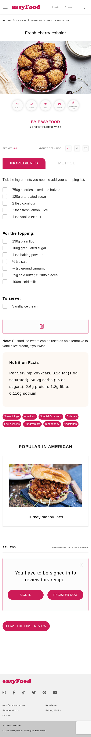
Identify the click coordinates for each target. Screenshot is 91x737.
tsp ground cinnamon (29, 268)
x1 (68, 148)
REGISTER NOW (65, 594)
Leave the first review (26, 626)
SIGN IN (26, 594)
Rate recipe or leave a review (70, 548)
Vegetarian (70, 424)
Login (56, 7)
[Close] (81, 565)
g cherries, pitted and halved (36, 190)
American (29, 416)
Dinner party (52, 424)
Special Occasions (51, 416)
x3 (85, 148)
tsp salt (19, 261)
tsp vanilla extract (26, 217)
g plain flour (24, 241)
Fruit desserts (12, 424)
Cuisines (72, 416)
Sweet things (11, 416)
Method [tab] (67, 163)
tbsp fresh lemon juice (30, 210)
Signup (69, 7)
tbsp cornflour (23, 203)
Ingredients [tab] (24, 163)
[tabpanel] (45, 255)
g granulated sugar (29, 196)
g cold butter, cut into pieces (35, 275)
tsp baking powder (27, 255)
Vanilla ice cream (25, 306)
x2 (77, 148)
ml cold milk (24, 282)
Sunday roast (32, 424)
